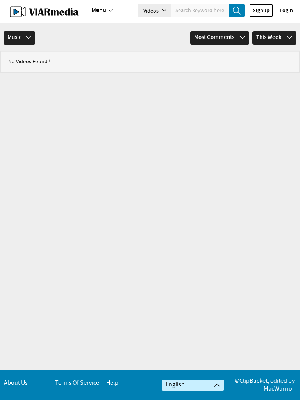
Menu (98, 10)
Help (112, 383)
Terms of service (77, 383)
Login (286, 10)
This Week (269, 37)
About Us (16, 383)
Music (14, 37)
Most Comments (215, 37)
